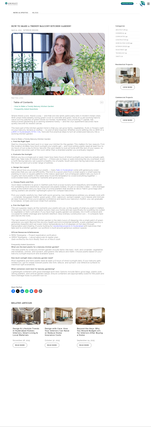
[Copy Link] (40, 291)
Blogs (35, 13)
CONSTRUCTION (121, 40)
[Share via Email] (36, 291)
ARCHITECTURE (121, 30)
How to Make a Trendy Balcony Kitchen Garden (34, 106)
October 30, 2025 (52, 340)
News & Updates (20, 13)
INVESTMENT (120, 49)
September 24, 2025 (86, 340)
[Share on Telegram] (31, 291)
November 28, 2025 (21, 340)
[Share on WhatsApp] (27, 291)
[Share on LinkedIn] (22, 291)
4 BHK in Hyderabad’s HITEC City (26, 132)
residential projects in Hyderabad (68, 226)
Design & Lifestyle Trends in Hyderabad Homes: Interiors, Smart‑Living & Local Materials (26, 332)
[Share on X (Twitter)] (18, 291)
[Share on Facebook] (13, 291)
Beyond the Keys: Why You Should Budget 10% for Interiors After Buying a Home (90, 332)
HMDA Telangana (19, 237)
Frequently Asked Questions (26, 109)
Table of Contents (23, 102)
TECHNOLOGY (120, 53)
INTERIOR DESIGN (30, 30)
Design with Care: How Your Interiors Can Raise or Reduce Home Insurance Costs (57, 332)
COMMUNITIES (120, 36)
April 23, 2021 (16, 30)
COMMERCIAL (120, 33)
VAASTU (118, 56)
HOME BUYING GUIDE (123, 43)
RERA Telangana (18, 235)
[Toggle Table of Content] (101, 102)
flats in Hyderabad (64, 170)
